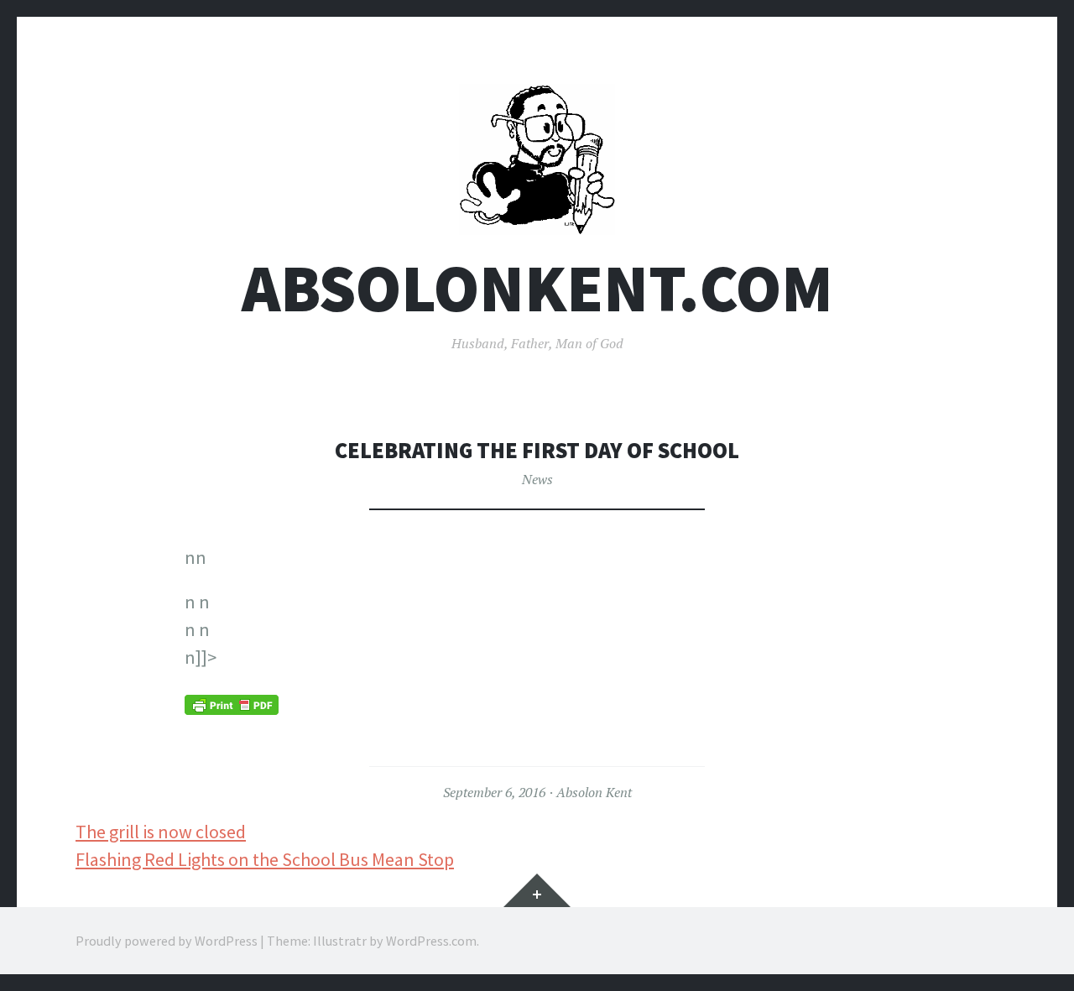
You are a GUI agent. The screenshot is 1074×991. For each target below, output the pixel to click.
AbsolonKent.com (537, 288)
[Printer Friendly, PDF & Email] (232, 704)
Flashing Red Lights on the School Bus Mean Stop (265, 859)
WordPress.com (431, 940)
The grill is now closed (161, 831)
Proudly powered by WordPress (167, 940)
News (537, 479)
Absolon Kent (594, 792)
